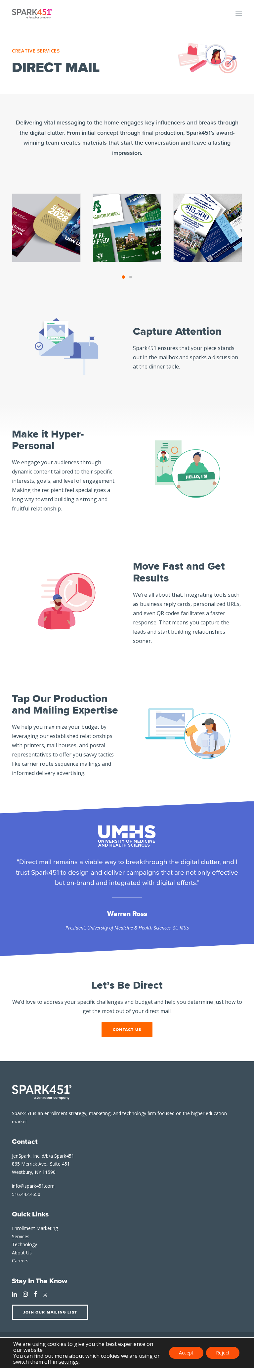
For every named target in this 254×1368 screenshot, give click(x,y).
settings (69, 1362)
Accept (186, 1353)
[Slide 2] (130, 277)
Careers (20, 1260)
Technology (24, 1244)
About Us (22, 1252)
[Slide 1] (123, 277)
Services (20, 1236)
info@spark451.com (33, 1186)
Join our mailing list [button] (50, 1312)
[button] (239, 14)
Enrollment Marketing (35, 1228)
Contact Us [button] (127, 1029)
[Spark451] (32, 14)
